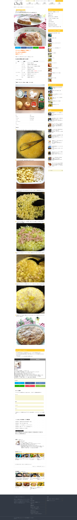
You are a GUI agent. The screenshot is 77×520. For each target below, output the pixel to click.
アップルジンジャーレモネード (52, 62)
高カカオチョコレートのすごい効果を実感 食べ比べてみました (57, 152)
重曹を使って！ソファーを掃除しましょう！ (57, 113)
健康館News (32, 505)
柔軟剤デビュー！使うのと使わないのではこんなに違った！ (57, 141)
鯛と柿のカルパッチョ (56, 104)
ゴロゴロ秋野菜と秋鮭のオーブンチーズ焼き (54, 72)
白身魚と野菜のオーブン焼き (52, 77)
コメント (16, 394)
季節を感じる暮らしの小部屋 (30, 3)
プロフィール (22, 359)
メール (16, 405)
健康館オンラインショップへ (51, 500)
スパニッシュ (17, 433)
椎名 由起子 (23, 441)
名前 (16, 401)
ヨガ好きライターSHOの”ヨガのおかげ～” (54, 26)
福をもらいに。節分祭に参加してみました (39, 466)
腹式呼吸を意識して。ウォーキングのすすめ (57, 147)
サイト (16, 408)
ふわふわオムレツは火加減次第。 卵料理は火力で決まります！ (57, 135)
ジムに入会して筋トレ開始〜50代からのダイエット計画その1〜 (57, 130)
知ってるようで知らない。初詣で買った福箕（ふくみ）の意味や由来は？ (57, 124)
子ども (24, 433)
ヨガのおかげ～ (59, 3)
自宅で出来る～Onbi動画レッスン (53, 11)
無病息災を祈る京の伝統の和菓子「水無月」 (26, 421)
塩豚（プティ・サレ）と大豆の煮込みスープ (26, 426)
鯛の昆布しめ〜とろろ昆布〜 (24, 428)
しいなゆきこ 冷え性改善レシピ (21, 419)
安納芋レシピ (50, 13)
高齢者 (21, 433)
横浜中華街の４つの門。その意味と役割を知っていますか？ (57, 119)
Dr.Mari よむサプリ (44, 3)
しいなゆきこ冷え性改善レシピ (37, 3)
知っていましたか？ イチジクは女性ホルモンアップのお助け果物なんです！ (57, 163)
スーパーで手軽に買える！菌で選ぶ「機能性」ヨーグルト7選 (57, 158)
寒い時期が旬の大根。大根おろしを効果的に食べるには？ (24, 464)
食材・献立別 (51, 21)
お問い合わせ (59, 0)
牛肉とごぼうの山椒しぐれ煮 (24, 423)
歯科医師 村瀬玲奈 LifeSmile (52, 3)
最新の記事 (37, 359)
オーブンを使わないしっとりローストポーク (57, 94)
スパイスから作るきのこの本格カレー (53, 67)
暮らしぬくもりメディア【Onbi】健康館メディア (24, 517)
